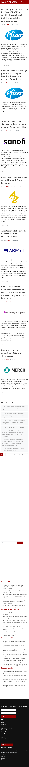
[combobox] (9, 543)
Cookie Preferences (6, 728)
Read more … (5, 65)
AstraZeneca (9, 186)
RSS (2, 760)
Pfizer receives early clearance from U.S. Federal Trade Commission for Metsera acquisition (13, 422)
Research (3, 739)
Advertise (3, 724)
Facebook (4, 754)
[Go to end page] (27, 454)
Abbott (8, 240)
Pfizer (7, 24)
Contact (3, 731)
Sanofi (7, 130)
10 (22, 454)
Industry (3, 737)
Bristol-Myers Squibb (11, 302)
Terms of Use (4, 730)
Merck (7, 359)
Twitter (3, 756)
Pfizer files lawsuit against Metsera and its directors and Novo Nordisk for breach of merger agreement (14, 415)
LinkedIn (3, 758)
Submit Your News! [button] (7, 745)
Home (2, 722)
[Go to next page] (25, 454)
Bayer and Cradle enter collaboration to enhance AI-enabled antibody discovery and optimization (14, 407)
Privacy (3, 726)
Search (20, 543)
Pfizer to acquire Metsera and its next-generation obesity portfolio (13, 449)
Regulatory (4, 740)
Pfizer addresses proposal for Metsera (13, 427)
